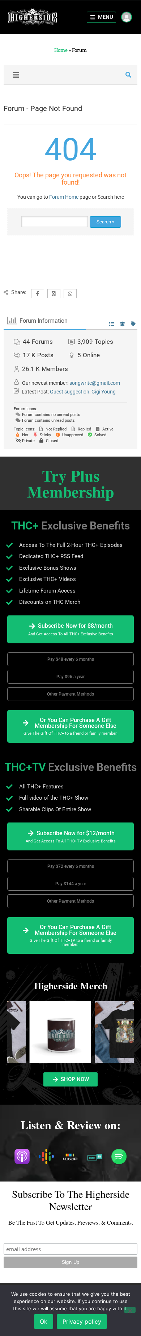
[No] (130, 1310)
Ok (43, 1321)
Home (61, 50)
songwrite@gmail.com (94, 383)
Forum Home (63, 197)
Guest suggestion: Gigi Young (83, 392)
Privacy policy (82, 1321)
